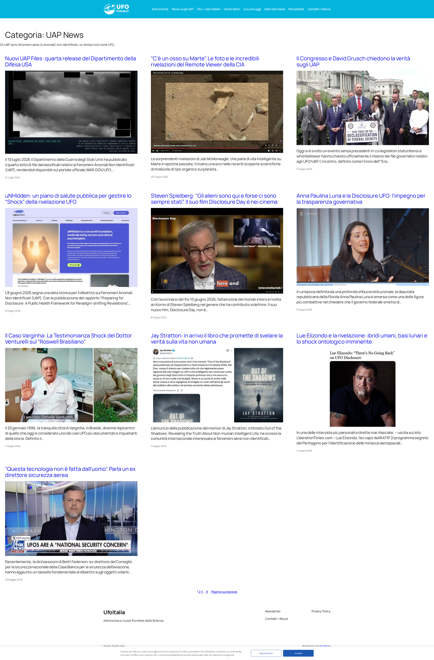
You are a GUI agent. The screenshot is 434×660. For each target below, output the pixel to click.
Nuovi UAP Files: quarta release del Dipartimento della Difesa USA (70, 61)
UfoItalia (114, 612)
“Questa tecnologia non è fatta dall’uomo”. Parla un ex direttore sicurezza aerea (70, 472)
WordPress (325, 646)
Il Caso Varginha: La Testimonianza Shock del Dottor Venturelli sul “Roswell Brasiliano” (68, 338)
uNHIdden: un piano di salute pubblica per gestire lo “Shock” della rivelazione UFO (68, 199)
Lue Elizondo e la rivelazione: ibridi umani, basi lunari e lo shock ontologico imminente (362, 338)
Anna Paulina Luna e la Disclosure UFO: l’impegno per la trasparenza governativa (361, 199)
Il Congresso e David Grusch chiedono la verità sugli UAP (353, 61)
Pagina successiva (224, 592)
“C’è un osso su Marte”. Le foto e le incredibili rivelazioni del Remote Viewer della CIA (205, 61)
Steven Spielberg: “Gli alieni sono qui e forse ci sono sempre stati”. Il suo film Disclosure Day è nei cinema (214, 199)
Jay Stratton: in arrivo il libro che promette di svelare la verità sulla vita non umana (217, 338)
